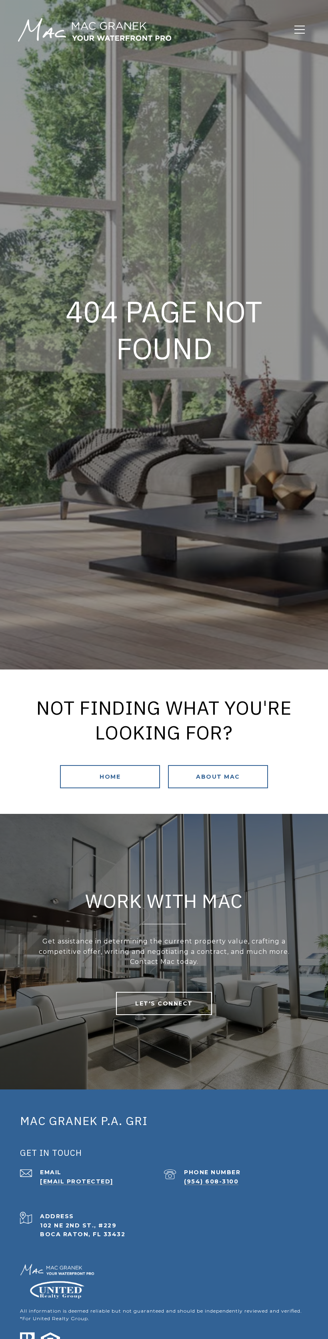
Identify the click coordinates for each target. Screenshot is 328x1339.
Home (110, 776)
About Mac (218, 776)
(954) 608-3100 (211, 1181)
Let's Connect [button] (164, 1003)
